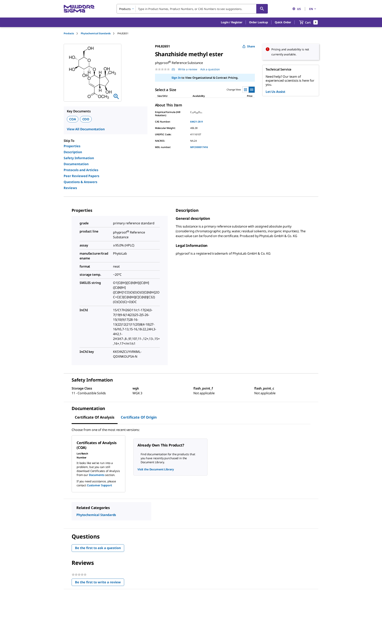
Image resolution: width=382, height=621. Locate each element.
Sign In (176, 77)
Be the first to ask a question (98, 548)
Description (73, 152)
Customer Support (99, 485)
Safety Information (79, 158)
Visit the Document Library (155, 469)
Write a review (187, 69)
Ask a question (210, 69)
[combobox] (192, 9)
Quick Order (283, 22)
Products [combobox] (125, 9)
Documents (96, 475)
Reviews (70, 188)
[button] (231, 22)
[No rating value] (163, 69)
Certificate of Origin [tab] (139, 417)
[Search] (262, 9)
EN (311, 9)
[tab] (72, 33)
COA (72, 119)
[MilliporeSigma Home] (79, 9)
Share (251, 46)
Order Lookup (258, 22)
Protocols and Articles (81, 170)
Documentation (76, 164)
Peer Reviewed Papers (81, 176)
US (299, 9)
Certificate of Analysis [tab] (94, 417)
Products (69, 33)
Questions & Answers (80, 182)
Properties (72, 146)
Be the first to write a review (99, 583)
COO (86, 119)
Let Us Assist (275, 92)
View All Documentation (85, 129)
